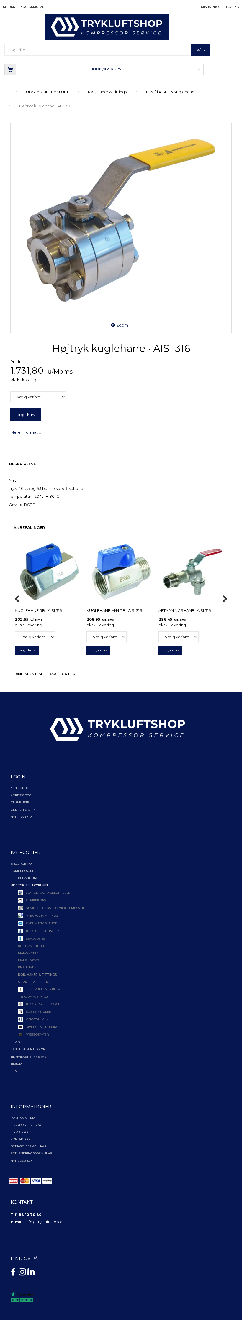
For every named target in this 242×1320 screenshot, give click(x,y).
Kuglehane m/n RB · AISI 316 (114, 610)
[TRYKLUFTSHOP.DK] (107, 26)
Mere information (27, 432)
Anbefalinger (29, 527)
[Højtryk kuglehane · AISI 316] (121, 220)
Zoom (122, 325)
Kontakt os (20, 1139)
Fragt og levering (26, 1125)
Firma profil (21, 1132)
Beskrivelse (22, 464)
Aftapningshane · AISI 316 (184, 610)
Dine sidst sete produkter (44, 673)
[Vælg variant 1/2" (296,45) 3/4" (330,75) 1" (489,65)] (178, 636)
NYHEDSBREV (21, 1161)
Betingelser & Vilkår (28, 1146)
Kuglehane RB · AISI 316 (38, 610)
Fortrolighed (23, 1118)
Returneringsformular (23, 7)
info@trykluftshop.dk (45, 1222)
